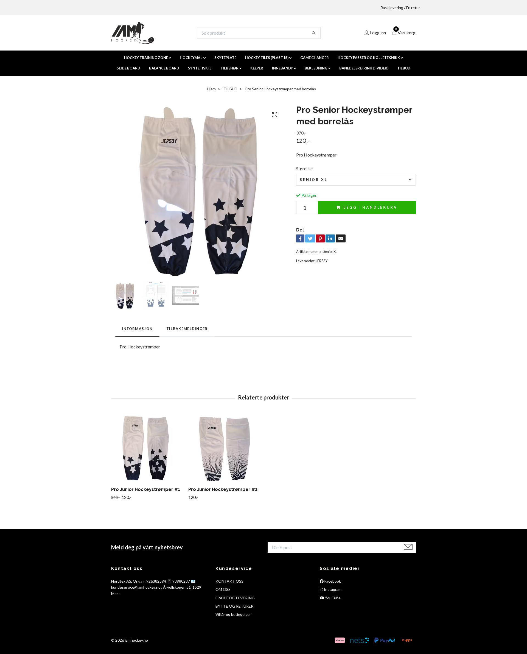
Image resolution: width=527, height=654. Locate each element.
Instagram (332, 589)
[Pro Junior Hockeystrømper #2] (224, 448)
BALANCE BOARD (164, 68)
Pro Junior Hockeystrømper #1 (145, 489)
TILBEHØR (229, 68)
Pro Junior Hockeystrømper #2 (222, 489)
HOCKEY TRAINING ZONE (146, 57)
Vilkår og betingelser (233, 614)
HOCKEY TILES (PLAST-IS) (266, 57)
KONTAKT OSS (229, 581)
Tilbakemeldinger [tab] (187, 328)
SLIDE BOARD (128, 68)
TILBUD (403, 68)
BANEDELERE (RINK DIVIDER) (363, 68)
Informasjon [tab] (137, 328)
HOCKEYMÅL (191, 57)
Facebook (332, 581)
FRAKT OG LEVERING (235, 598)
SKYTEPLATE (225, 57)
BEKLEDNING (316, 68)
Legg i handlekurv (370, 207)
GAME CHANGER (314, 57)
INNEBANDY (282, 68)
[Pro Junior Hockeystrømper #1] (147, 448)
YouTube (332, 598)
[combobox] (356, 179)
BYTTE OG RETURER (234, 606)
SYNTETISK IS (200, 68)
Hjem (211, 88)
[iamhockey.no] (132, 33)
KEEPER (256, 68)
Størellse (304, 168)
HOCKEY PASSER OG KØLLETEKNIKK (369, 57)
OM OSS (223, 589)
